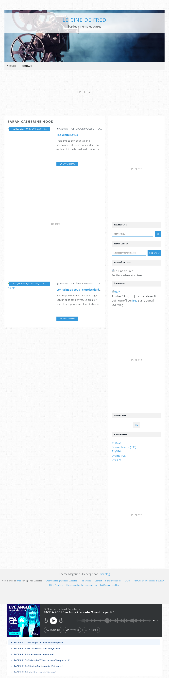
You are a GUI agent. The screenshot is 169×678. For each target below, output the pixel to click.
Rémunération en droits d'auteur (149, 580)
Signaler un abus (113, 580)
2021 (15, 283)
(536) (124, 447)
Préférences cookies (109, 585)
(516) (116, 451)
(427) (119, 456)
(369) (116, 460)
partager (74, 630)
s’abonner (55, 630)
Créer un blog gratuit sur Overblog (61, 580)
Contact (27, 66)
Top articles (86, 580)
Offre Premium (56, 585)
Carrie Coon (43, 128)
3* (27, 128)
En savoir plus (67, 163)
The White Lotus (67, 135)
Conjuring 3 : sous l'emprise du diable (80, 289)
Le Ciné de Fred (84, 19)
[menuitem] (11, 66)
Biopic (46, 283)
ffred (134, 300)
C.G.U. (127, 580)
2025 (22, 128)
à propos (93, 630)
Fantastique (35, 283)
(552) (116, 443)
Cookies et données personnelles (81, 585)
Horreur (22, 283)
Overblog (104, 574)
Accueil (11, 66)
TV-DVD (32, 128)
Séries (16, 128)
